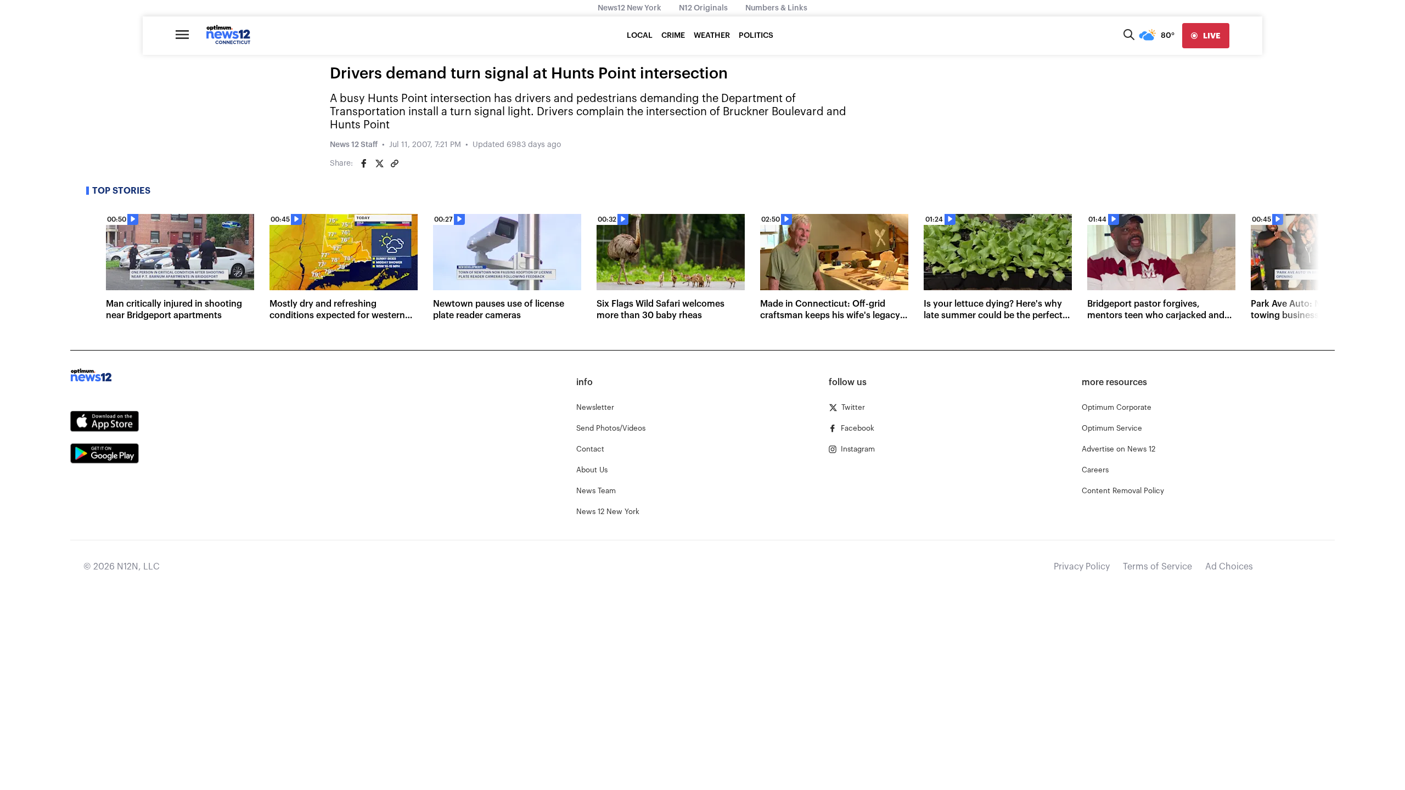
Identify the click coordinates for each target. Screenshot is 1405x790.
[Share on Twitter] (379, 163)
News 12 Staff (354, 145)
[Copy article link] (394, 163)
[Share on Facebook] (363, 163)
